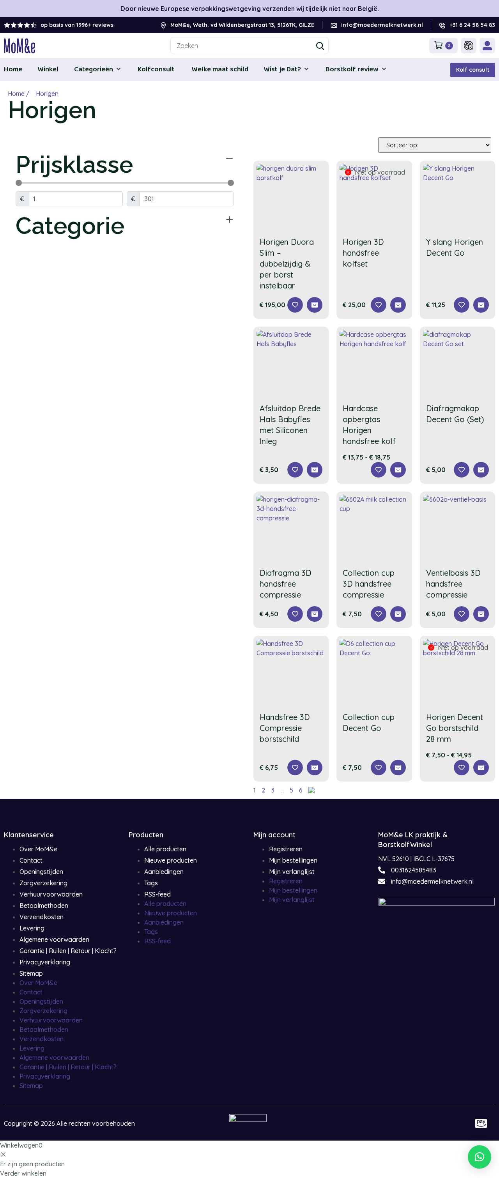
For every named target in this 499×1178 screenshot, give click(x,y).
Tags (151, 883)
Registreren (286, 849)
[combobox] (249, 45)
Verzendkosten (41, 917)
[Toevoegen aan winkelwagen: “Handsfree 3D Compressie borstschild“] (314, 767)
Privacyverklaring (44, 962)
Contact (30, 860)
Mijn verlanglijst (292, 872)
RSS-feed (157, 894)
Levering (31, 928)
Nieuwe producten (170, 860)
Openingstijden (41, 872)
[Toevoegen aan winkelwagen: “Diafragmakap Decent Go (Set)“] (481, 470)
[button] (98, 69)
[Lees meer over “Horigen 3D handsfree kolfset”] (398, 305)
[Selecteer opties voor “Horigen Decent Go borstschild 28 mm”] (481, 767)
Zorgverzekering (43, 883)
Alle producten (165, 849)
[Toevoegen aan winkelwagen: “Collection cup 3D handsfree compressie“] (398, 614)
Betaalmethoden (43, 905)
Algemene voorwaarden (54, 939)
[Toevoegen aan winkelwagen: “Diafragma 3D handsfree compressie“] (314, 614)
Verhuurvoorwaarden (51, 894)
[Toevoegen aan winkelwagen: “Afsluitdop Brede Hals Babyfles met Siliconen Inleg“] (314, 470)
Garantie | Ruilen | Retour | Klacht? (68, 951)
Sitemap (31, 973)
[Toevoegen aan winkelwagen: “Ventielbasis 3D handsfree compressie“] (481, 614)
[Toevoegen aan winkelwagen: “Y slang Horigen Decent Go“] (481, 305)
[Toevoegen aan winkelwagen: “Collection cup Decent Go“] (398, 767)
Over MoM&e (38, 849)
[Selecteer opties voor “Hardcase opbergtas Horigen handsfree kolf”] (398, 470)
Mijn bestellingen (293, 860)
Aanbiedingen (164, 872)
